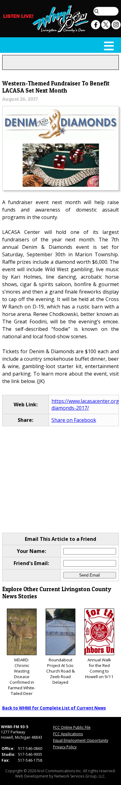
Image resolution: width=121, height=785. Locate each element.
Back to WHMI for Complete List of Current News (54, 708)
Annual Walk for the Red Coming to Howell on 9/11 (99, 668)
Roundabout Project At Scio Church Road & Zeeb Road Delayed (60, 671)
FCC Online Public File (72, 727)
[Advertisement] (60, 479)
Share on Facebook (74, 420)
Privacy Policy (65, 747)
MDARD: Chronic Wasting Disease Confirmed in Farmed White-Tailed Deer (21, 676)
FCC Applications (68, 734)
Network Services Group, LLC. (80, 776)
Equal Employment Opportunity (80, 740)
